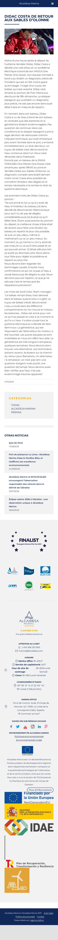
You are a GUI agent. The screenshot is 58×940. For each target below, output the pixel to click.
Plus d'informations (40, 790)
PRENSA (16, 412)
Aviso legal (48, 913)
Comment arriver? (30, 713)
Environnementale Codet (29, 740)
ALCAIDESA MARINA (23, 408)
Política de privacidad (25, 917)
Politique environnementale (29, 736)
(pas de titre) (16, 442)
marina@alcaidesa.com (31, 651)
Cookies (40, 917)
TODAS (15, 405)
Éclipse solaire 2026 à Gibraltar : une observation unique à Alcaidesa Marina (28, 503)
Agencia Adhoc (37, 920)
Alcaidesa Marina (29, 3)
